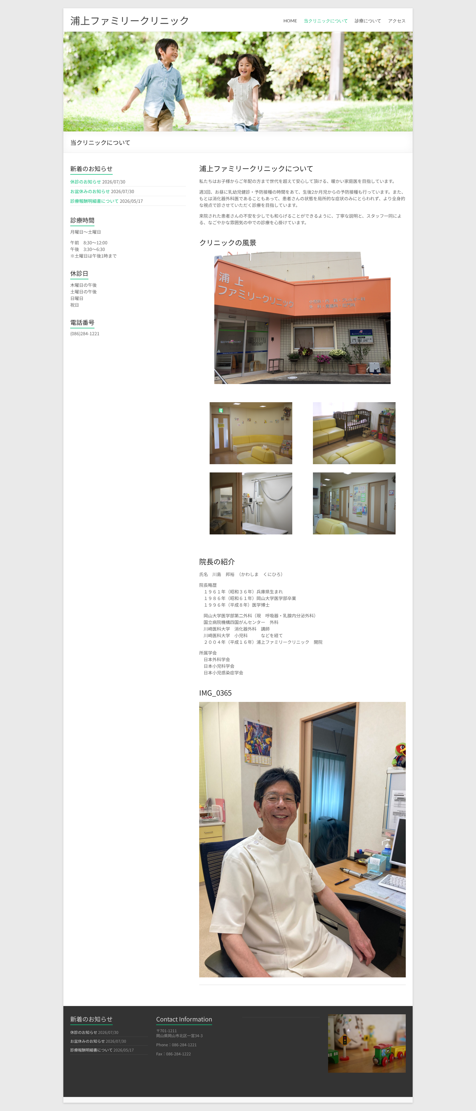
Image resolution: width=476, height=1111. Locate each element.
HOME (290, 21)
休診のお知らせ (85, 181)
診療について (368, 21)
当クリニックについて (326, 21)
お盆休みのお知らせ (90, 191)
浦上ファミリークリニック (129, 20)
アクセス (397, 21)
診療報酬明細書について (94, 201)
